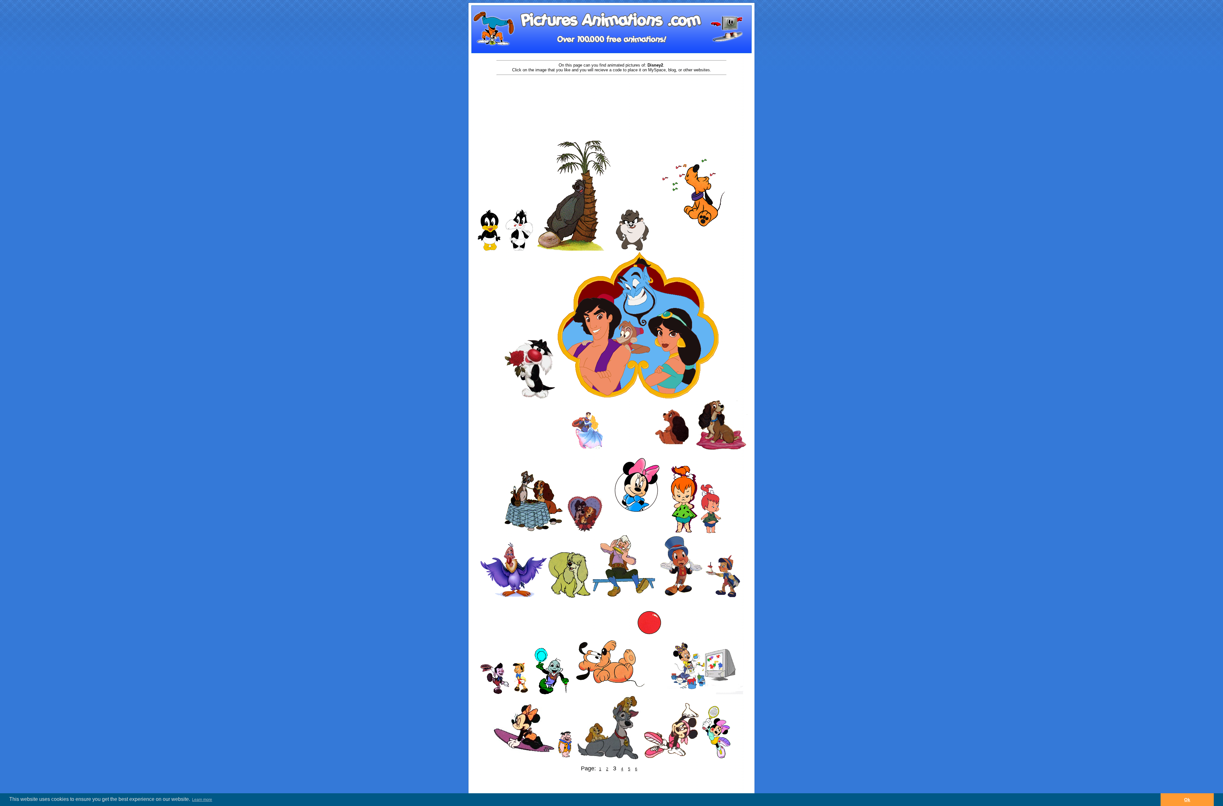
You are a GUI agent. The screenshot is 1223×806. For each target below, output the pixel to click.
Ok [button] (1187, 799)
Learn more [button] (202, 799)
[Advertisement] (611, 96)
